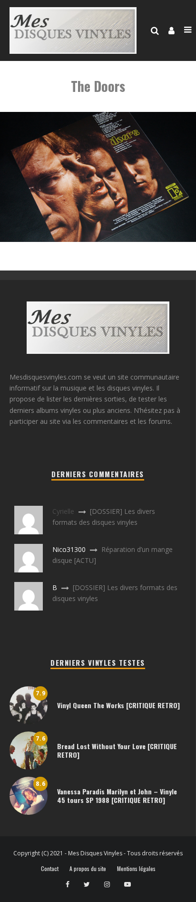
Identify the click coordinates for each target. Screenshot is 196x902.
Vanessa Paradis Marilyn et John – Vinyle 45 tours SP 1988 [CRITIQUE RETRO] (117, 795)
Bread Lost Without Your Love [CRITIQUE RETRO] (117, 750)
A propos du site (87, 869)
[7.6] (29, 767)
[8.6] (29, 812)
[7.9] (29, 721)
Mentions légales (136, 869)
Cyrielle (63, 511)
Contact (50, 869)
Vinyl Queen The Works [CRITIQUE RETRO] (118, 705)
